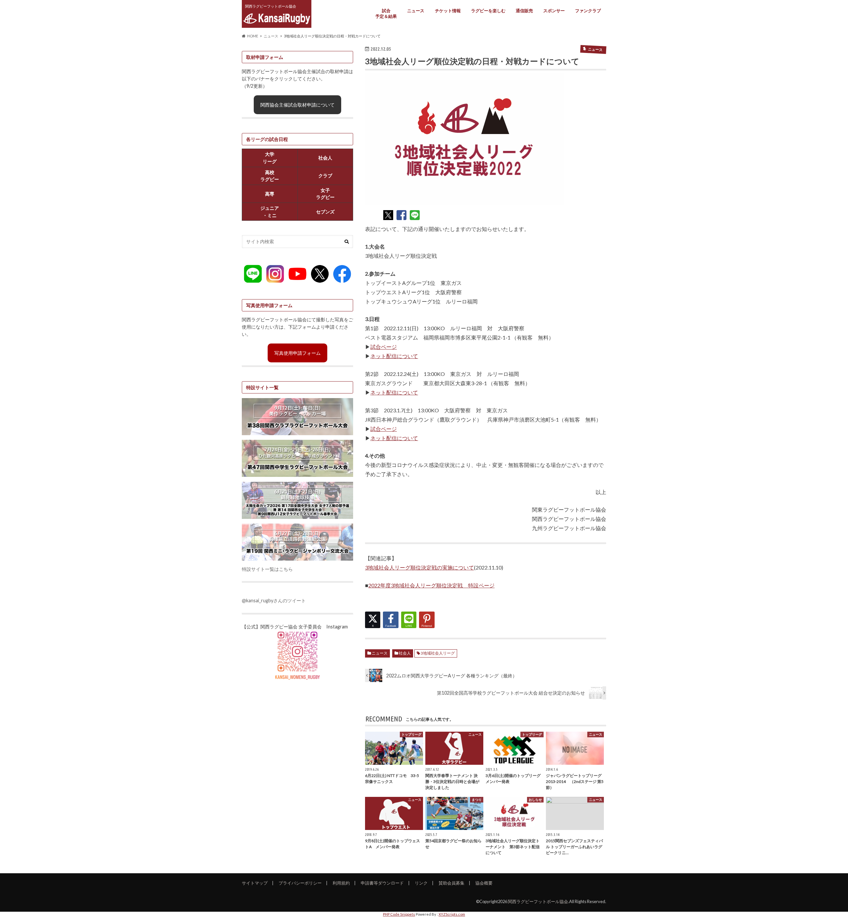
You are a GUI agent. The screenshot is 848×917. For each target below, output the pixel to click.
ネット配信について (394, 356)
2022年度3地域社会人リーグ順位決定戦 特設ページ (431, 585)
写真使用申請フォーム (297, 353)
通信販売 (524, 10)
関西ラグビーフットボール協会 (538, 901)
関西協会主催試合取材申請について (297, 105)
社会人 (405, 653)
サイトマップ (255, 883)
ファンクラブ (588, 10)
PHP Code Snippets (399, 914)
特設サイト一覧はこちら (267, 569)
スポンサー (554, 10)
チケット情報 (448, 10)
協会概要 (484, 883)
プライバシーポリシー (300, 883)
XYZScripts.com (452, 914)
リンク (421, 883)
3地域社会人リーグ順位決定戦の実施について (419, 567)
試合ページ (383, 347)
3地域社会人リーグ (438, 653)
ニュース (415, 10)
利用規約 (341, 883)
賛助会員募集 (451, 883)
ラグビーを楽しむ (488, 10)
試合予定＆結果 (386, 13)
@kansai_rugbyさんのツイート (274, 600)
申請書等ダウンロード (382, 883)
